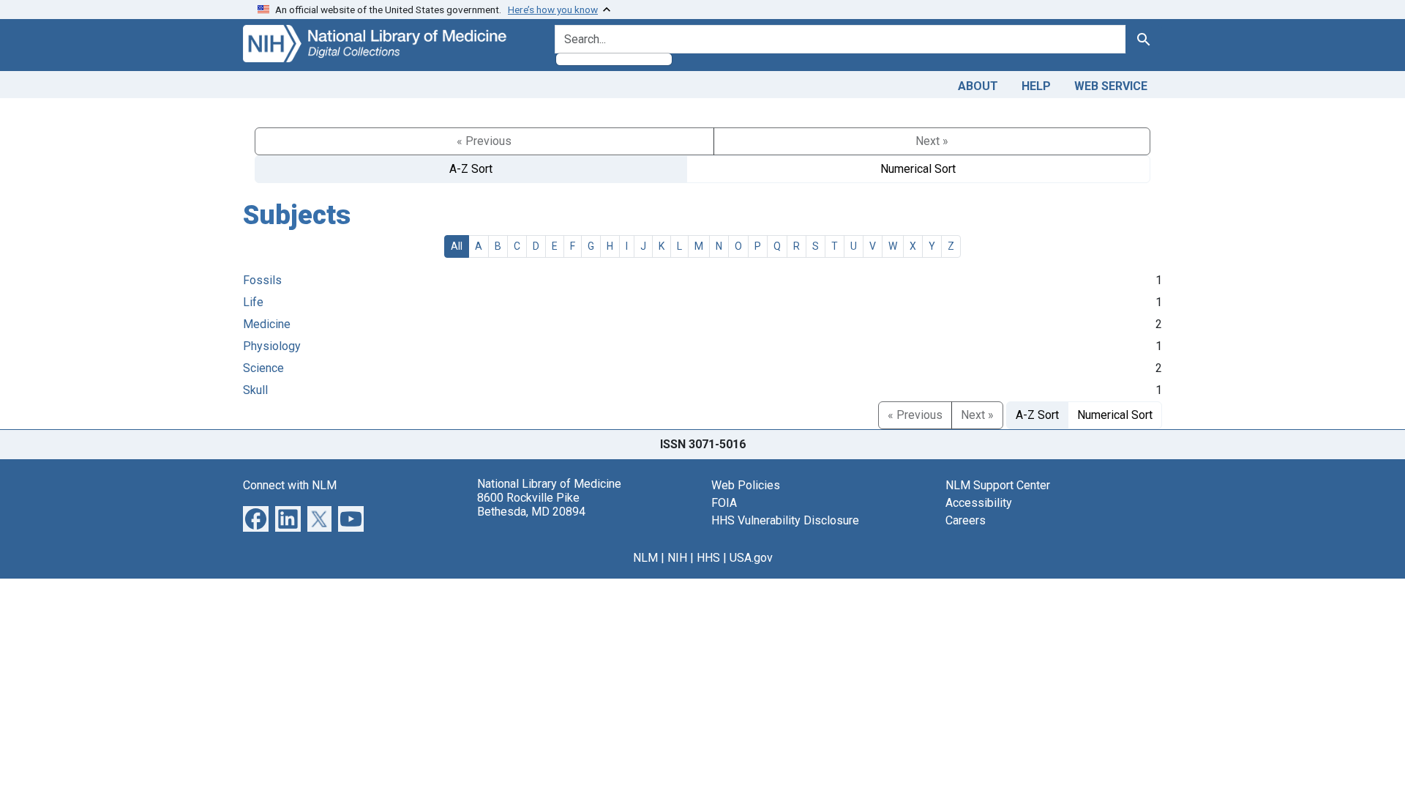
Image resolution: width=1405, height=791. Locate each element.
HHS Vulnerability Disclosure (785, 520)
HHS (708, 558)
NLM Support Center (997, 485)
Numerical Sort (918, 169)
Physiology (272, 346)
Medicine (267, 324)
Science (263, 368)
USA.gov (751, 558)
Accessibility (978, 503)
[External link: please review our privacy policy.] (256, 517)
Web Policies (745, 485)
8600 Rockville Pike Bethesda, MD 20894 (531, 505)
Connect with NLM (290, 485)
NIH (677, 558)
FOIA (724, 503)
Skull (255, 390)
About (978, 86)
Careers (965, 520)
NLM (645, 558)
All (456, 246)
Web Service (1110, 86)
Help (1036, 86)
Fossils (262, 280)
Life (253, 302)
